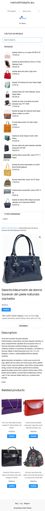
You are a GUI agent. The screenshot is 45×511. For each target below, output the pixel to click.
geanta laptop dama (23, 318)
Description (23, 326)
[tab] (23, 326)
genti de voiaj (35, 318)
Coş (21, 503)
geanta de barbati (8, 318)
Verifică (6, 309)
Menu (24, 23)
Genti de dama (12, 228)
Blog (16, 503)
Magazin (27, 503)
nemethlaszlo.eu (22, 2)
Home (4, 228)
